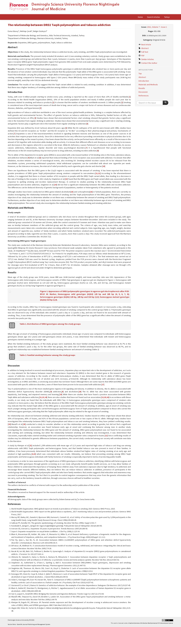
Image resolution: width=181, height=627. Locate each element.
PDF (143, 55)
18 (80, 391)
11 (97, 173)
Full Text (144, 52)
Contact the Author (149, 63)
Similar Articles (147, 59)
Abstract (145, 48)
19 (61, 394)
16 (91, 191)
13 (66, 179)
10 (104, 166)
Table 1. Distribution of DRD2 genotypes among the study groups (50, 324)
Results (142, 88)
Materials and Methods (148, 84)
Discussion (143, 92)
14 (55, 184)
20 (24, 424)
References (144, 95)
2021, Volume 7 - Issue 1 (157, 27)
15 (72, 191)
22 (34, 454)
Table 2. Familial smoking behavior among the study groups (47, 355)
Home (140, 17)
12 (99, 173)
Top (140, 73)
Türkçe (167, 17)
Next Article (146, 44)
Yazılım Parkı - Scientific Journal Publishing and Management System (29, 624)
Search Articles (153, 17)
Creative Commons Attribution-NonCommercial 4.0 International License (151, 623)
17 (103, 384)
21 (31, 445)
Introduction (144, 81)
